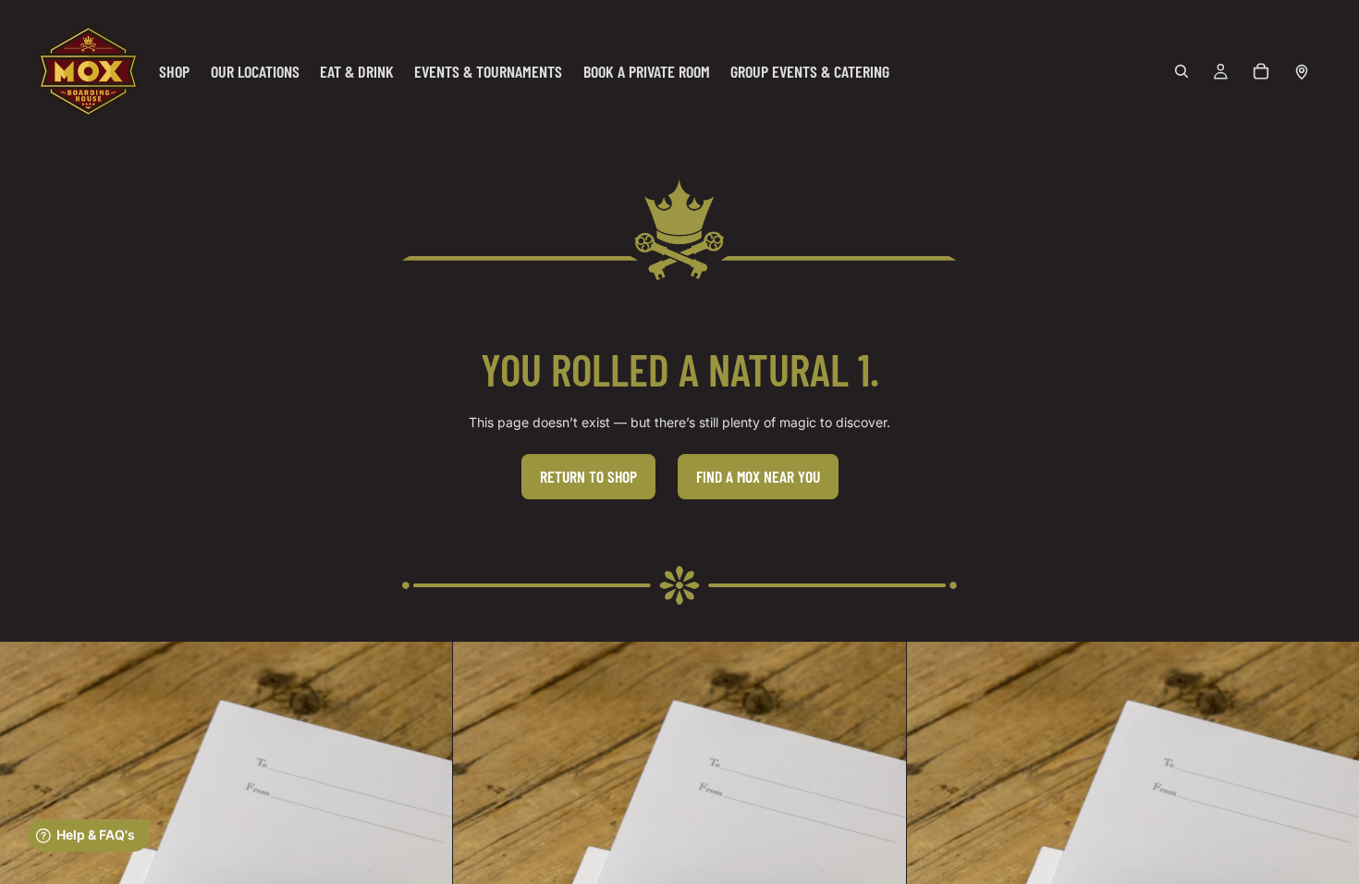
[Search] (1181, 71)
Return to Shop (588, 476)
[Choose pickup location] (1301, 71)
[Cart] (1261, 71)
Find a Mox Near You (758, 476)
